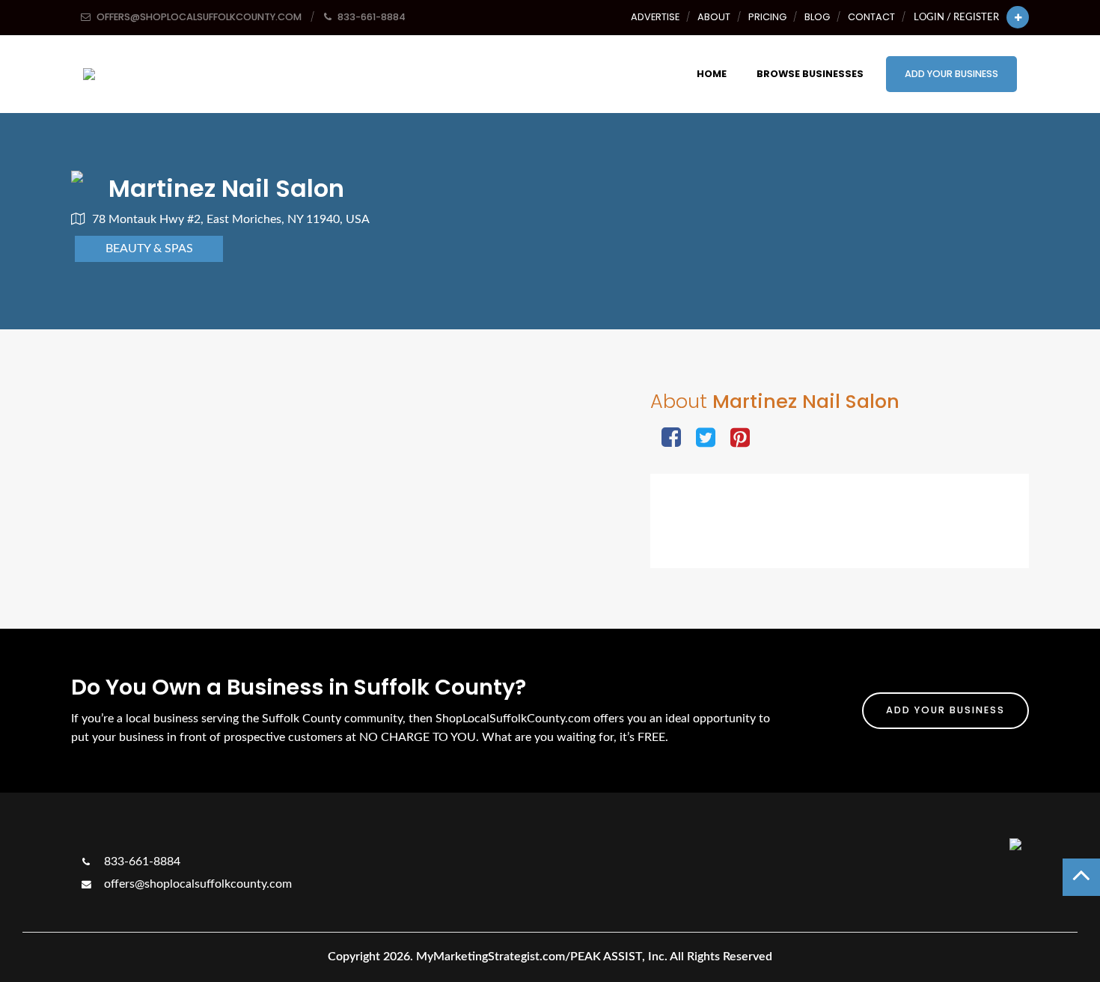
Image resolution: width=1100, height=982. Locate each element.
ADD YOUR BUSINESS (951, 73)
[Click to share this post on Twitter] (705, 439)
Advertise (655, 16)
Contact (871, 16)
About (713, 16)
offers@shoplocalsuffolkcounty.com (196, 884)
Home (712, 73)
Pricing (767, 16)
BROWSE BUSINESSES (810, 73)
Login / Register (956, 17)
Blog (817, 16)
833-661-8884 (140, 861)
